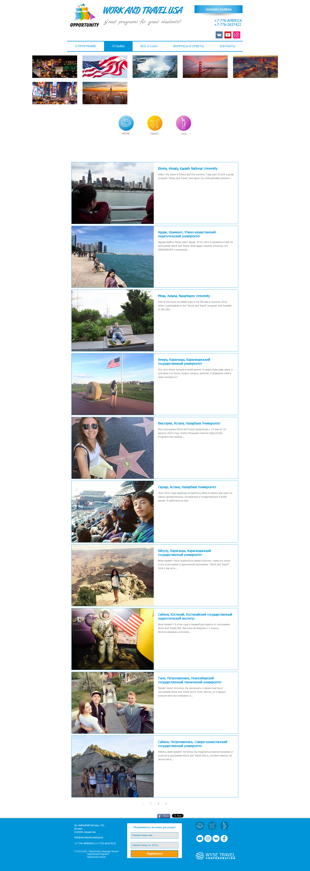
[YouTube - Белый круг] (199, 838)
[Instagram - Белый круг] (208, 838)
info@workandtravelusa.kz (88, 837)
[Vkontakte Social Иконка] (219, 34)
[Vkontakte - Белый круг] (216, 838)
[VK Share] (147, 816)
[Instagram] (236, 34)
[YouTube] (227, 34)
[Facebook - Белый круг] (224, 838)
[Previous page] (143, 803)
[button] (149, 46)
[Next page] (166, 803)
